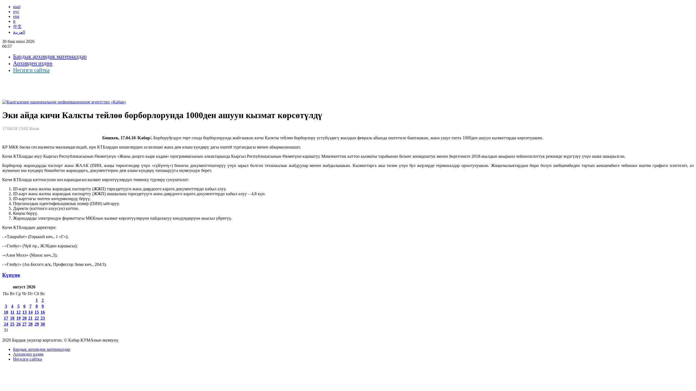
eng (16, 16)
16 (43, 312)
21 (30, 318)
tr (14, 21)
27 (24, 324)
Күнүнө (11, 275)
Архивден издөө (32, 63)
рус (16, 11)
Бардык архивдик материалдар (50, 56)
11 (12, 312)
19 (18, 318)
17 (6, 318)
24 (6, 324)
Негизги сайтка (31, 70)
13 (24, 312)
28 (30, 324)
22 (37, 318)
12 (18, 312)
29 (37, 324)
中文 (17, 26)
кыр (16, 6)
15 (37, 312)
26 (18, 324)
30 (43, 324)
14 (30, 312)
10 (6, 312)
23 (43, 318)
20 (24, 318)
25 (12, 324)
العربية (19, 32)
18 (12, 318)
